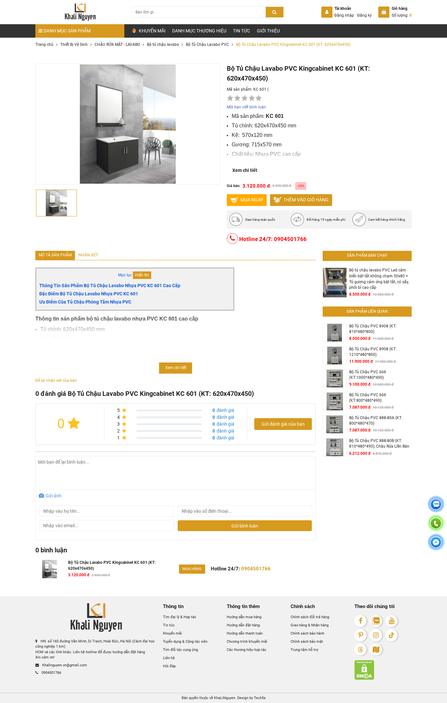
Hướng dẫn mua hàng (244, 617)
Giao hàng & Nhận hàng (310, 625)
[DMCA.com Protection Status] (383, 670)
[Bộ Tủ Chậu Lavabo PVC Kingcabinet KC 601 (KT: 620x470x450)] (49, 569)
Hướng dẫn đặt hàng (243, 625)
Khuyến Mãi (152, 30)
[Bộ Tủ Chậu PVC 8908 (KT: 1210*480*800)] (335, 355)
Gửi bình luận (244, 525)
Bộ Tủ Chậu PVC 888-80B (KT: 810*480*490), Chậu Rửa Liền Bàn (379, 443)
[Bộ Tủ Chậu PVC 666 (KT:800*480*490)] (335, 401)
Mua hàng (192, 569)
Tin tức (241, 30)
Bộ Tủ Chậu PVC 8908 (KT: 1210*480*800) (373, 352)
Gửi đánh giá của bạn (283, 424)
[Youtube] (391, 621)
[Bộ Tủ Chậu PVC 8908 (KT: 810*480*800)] (335, 333)
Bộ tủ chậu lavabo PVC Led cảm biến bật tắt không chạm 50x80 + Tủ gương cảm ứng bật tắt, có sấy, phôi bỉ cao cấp (379, 279)
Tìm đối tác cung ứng (180, 650)
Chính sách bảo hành (307, 633)
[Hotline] (435, 527)
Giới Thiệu (268, 30)
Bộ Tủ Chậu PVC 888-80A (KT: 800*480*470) (375, 421)
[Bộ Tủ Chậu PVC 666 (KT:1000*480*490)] (335, 378)
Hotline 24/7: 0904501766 (272, 238)
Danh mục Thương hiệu (199, 30)
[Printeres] (360, 635)
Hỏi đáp (169, 666)
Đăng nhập (344, 15)
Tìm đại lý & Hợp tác (179, 617)
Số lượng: (402, 15)
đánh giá (223, 410)
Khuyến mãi (172, 633)
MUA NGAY (251, 199)
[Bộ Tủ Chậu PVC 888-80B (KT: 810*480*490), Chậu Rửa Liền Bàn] (335, 447)
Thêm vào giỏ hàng (305, 199)
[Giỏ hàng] (383, 12)
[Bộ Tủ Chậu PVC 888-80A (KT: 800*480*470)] (335, 424)
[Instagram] (376, 635)
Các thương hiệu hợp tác (246, 650)
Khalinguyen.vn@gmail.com (64, 665)
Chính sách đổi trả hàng (310, 617)
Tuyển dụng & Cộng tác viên (185, 641)
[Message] (435, 545)
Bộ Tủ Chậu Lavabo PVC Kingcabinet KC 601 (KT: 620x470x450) (111, 565)
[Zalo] (376, 621)
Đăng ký (364, 15)
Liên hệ (169, 658)
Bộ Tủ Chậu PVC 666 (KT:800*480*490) (367, 398)
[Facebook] (360, 621)
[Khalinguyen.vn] (79, 12)
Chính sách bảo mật (307, 641)
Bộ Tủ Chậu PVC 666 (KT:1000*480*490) (367, 375)
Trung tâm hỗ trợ (304, 650)
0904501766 (51, 673)
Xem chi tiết (244, 170)
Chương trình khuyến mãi (247, 641)
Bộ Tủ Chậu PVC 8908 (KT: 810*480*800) (373, 329)
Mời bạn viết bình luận (246, 107)
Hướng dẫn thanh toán (245, 633)
